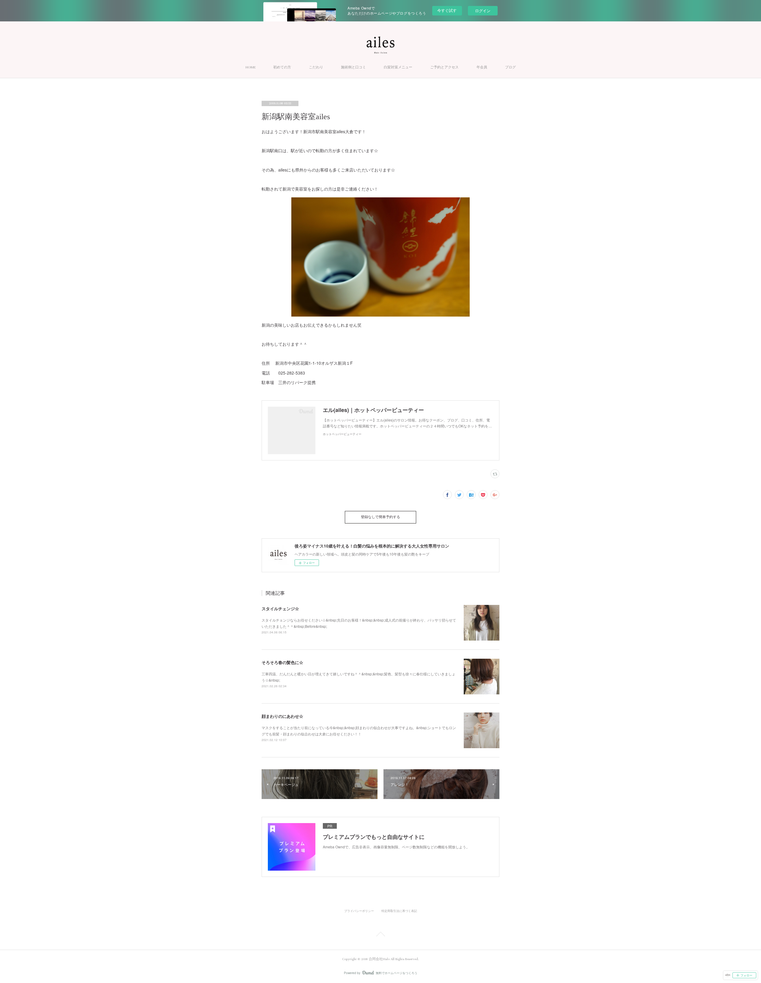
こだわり (316, 67)
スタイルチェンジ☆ (280, 608)
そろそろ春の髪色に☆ (282, 662)
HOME (250, 67)
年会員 (482, 67)
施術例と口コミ (353, 67)
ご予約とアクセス (444, 67)
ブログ (510, 67)
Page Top (380, 935)
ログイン (482, 10)
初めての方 (282, 67)
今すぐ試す (447, 10)
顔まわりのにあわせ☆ (282, 716)
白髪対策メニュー (398, 67)
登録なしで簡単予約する (380, 517)
